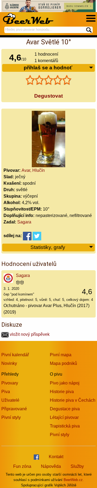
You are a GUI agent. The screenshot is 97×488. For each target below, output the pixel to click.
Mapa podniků (63, 363)
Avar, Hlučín (33, 170)
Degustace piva (65, 409)
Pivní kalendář (15, 354)
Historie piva (62, 391)
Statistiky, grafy (47, 247)
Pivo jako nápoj (64, 383)
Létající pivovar (64, 417)
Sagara (24, 222)
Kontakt (56, 456)
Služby (77, 466)
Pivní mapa (60, 354)
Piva (5, 391)
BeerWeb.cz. (74, 480)
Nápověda (51, 466)
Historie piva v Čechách (72, 400)
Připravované (14, 409)
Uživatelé (10, 400)
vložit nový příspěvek (29, 334)
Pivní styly (11, 417)
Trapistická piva (65, 426)
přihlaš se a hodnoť (48, 67)
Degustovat (48, 96)
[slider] (48, 80)
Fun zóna (22, 466)
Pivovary (9, 383)
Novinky (9, 363)
